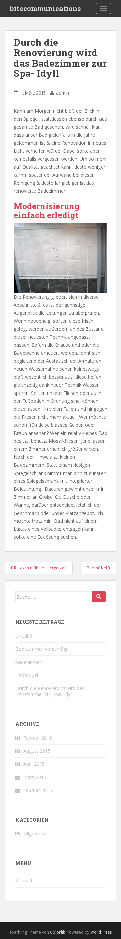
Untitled (23, 636)
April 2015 (34, 764)
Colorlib (58, 932)
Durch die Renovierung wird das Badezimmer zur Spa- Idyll (49, 691)
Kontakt (24, 880)
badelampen (28, 662)
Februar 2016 (37, 738)
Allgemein (34, 833)
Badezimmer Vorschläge (42, 649)
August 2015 (36, 751)
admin (62, 93)
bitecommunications (45, 8)
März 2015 (34, 777)
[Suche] (99, 596)
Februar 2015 (37, 790)
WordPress (101, 932)
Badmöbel (26, 675)
